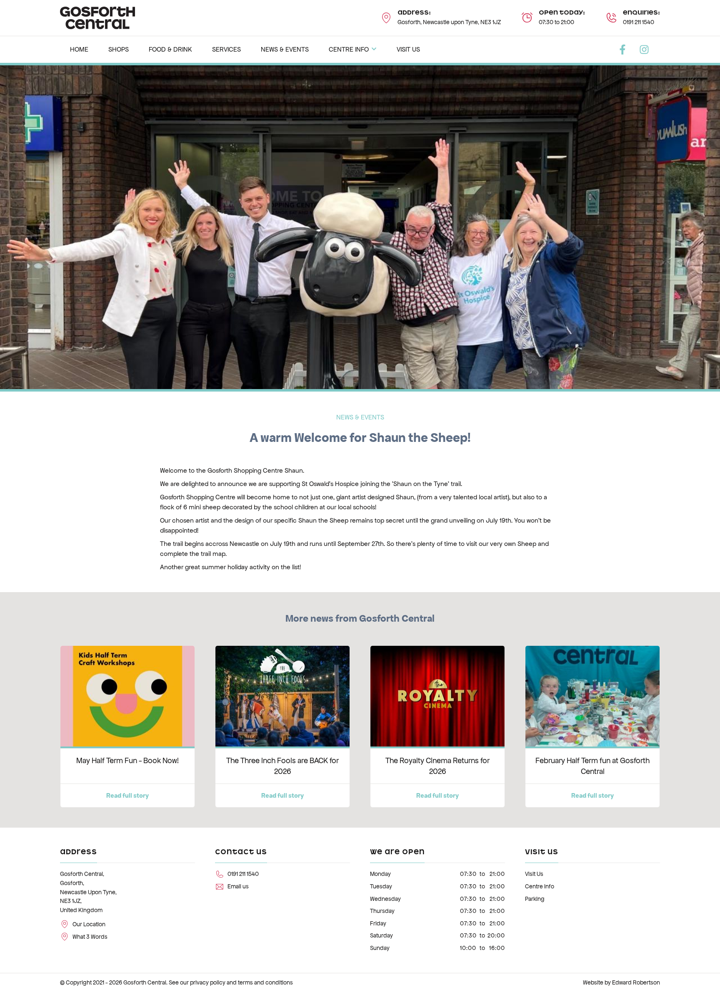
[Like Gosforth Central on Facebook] (622, 49)
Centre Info (539, 886)
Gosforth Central (144, 982)
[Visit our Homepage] (97, 17)
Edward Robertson (636, 982)
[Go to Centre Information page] (527, 18)
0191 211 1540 (638, 22)
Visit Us (534, 874)
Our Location (88, 924)
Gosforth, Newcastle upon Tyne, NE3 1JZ (449, 22)
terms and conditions (265, 982)
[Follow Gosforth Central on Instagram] (644, 49)
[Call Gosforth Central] (611, 18)
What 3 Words (90, 936)
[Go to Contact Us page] (386, 18)
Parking (535, 899)
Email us (238, 886)
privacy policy (207, 982)
